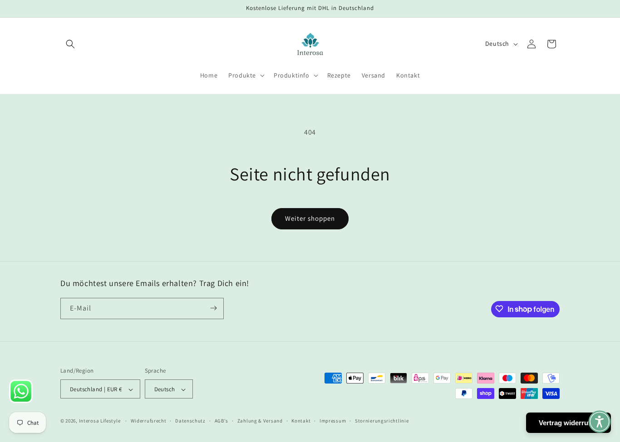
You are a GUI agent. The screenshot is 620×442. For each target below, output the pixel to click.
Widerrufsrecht (149, 421)
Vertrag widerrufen (568, 423)
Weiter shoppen (310, 218)
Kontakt (300, 421)
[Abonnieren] (213, 308)
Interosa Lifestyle (100, 421)
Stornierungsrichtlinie (381, 421)
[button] (70, 44)
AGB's (222, 421)
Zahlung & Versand (260, 421)
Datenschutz (190, 421)
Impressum (333, 421)
